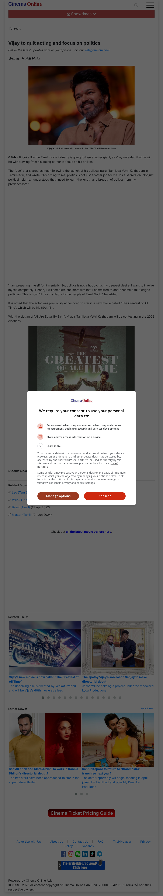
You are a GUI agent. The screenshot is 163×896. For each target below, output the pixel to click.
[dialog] (81, 448)
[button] (81, 446)
